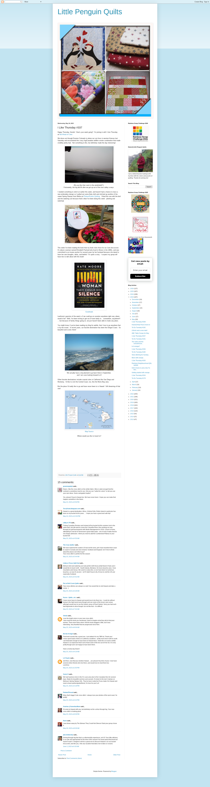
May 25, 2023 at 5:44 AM (71, 556)
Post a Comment (66, 751)
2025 (132, 291)
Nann (65, 721)
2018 (132, 405)
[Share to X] (93, 475)
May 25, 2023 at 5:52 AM (71, 577)
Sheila (65, 616)
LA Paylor (66, 658)
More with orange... (138, 358)
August (134, 311)
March (134, 384)
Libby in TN (67, 523)
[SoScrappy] (140, 141)
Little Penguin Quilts (90, 12)
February (135, 387)
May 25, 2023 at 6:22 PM (71, 700)
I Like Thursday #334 (139, 375)
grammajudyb (68, 486)
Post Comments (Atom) (74, 758)
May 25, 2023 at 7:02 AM (71, 609)
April (133, 382)
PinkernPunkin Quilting (92, 196)
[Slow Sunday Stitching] (140, 231)
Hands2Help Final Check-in (141, 325)
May (133, 319)
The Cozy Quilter (68, 545)
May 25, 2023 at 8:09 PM (71, 714)
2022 (132, 394)
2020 (132, 399)
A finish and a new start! (139, 330)
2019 (132, 402)
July (133, 314)
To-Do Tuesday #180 (139, 352)
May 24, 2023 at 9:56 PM (71, 502)
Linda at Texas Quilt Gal (71, 563)
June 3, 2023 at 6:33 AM (71, 746)
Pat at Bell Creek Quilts (71, 583)
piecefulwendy (68, 735)
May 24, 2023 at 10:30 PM (71, 516)
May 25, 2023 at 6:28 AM (71, 591)
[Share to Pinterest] (97, 475)
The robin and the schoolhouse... (137, 342)
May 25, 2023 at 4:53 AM (71, 538)
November (135, 302)
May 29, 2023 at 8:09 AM (71, 728)
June (134, 316)
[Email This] (88, 475)
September (136, 308)
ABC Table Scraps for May (140, 333)
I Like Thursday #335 (139, 360)
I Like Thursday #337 (139, 336)
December (135, 299)
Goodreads (89, 312)
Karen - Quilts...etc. (69, 597)
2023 (132, 297)
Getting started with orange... (141, 372)
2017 (132, 408)
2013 (132, 419)
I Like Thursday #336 (139, 349)
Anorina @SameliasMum (71, 706)
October (135, 305)
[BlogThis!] (91, 475)
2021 (132, 397)
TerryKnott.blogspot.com (71, 508)
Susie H (65, 674)
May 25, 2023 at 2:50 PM (71, 668)
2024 (132, 294)
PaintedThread (68, 692)
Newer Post (62, 755)
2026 (132, 288)
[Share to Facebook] (95, 475)
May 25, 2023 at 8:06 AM (71, 627)
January (135, 390)
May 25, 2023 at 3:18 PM (71, 686)
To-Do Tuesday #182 (139, 327)
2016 (132, 411)
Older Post (116, 755)
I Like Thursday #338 (139, 322)
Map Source (89, 431)
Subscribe (140, 276)
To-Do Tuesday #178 (139, 378)
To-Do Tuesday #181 (139, 339)
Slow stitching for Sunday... (140, 355)
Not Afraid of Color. (66, 134)
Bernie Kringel (68, 634)
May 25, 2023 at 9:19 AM (71, 651)
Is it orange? (136, 346)
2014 (132, 416)
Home (90, 755)
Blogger (113, 771)
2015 (132, 414)
